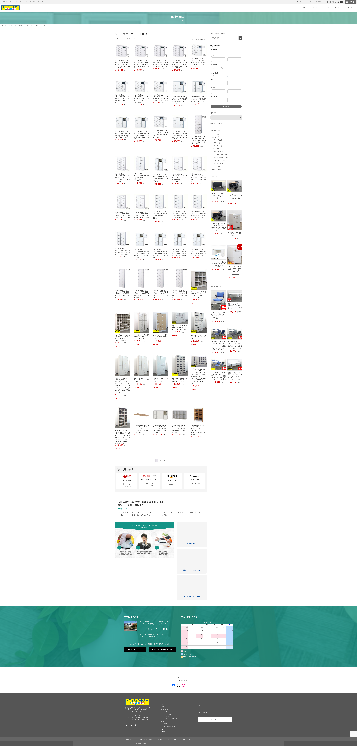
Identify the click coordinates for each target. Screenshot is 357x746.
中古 (229, 76)
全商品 (166, 712)
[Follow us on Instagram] (136, 725)
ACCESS (300, 1)
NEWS (199, 702)
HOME (163, 707)
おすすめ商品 (168, 714)
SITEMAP (319, 1)
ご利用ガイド (168, 724)
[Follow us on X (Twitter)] (131, 725)
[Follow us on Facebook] (126, 725)
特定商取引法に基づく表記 (144, 739)
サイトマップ (186, 739)
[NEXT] (231, 622)
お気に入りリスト (217, 124)
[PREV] (182, 622)
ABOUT (309, 1)
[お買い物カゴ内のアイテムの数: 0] (226, 117)
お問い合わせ (129, 739)
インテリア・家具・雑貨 (171, 719)
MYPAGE (166, 729)
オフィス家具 (168, 716)
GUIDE (163, 721)
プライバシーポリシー (172, 739)
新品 (214, 76)
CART (165, 732)
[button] (135, 649)
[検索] (240, 38)
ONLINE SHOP (165, 709)
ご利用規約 (159, 739)
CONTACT (351, 2)
